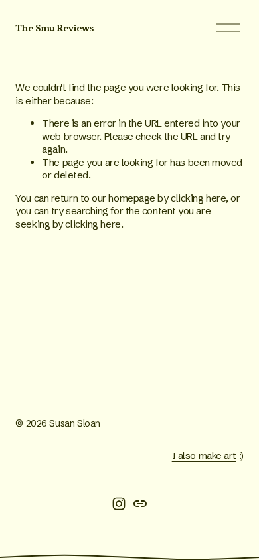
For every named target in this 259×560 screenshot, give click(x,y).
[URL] (140, 503)
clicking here (198, 198)
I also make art (204, 455)
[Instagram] (119, 503)
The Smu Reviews (54, 28)
